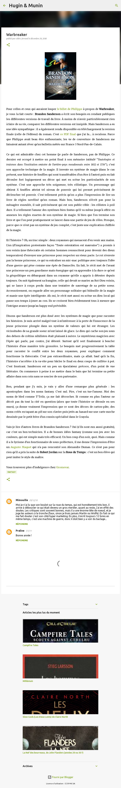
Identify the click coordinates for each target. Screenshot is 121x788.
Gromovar (62, 467)
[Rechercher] (47, 5)
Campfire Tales (30, 645)
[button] (8, 45)
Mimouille (22, 500)
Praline (20, 530)
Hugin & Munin (26, 5)
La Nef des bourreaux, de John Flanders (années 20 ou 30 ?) (53, 752)
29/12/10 (33, 500)
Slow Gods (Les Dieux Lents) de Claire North (45, 717)
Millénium (28, 681)
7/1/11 (29, 531)
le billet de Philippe (69, 109)
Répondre (22, 524)
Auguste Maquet (21, 447)
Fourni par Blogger (62, 777)
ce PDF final (68, 134)
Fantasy (12, 472)
